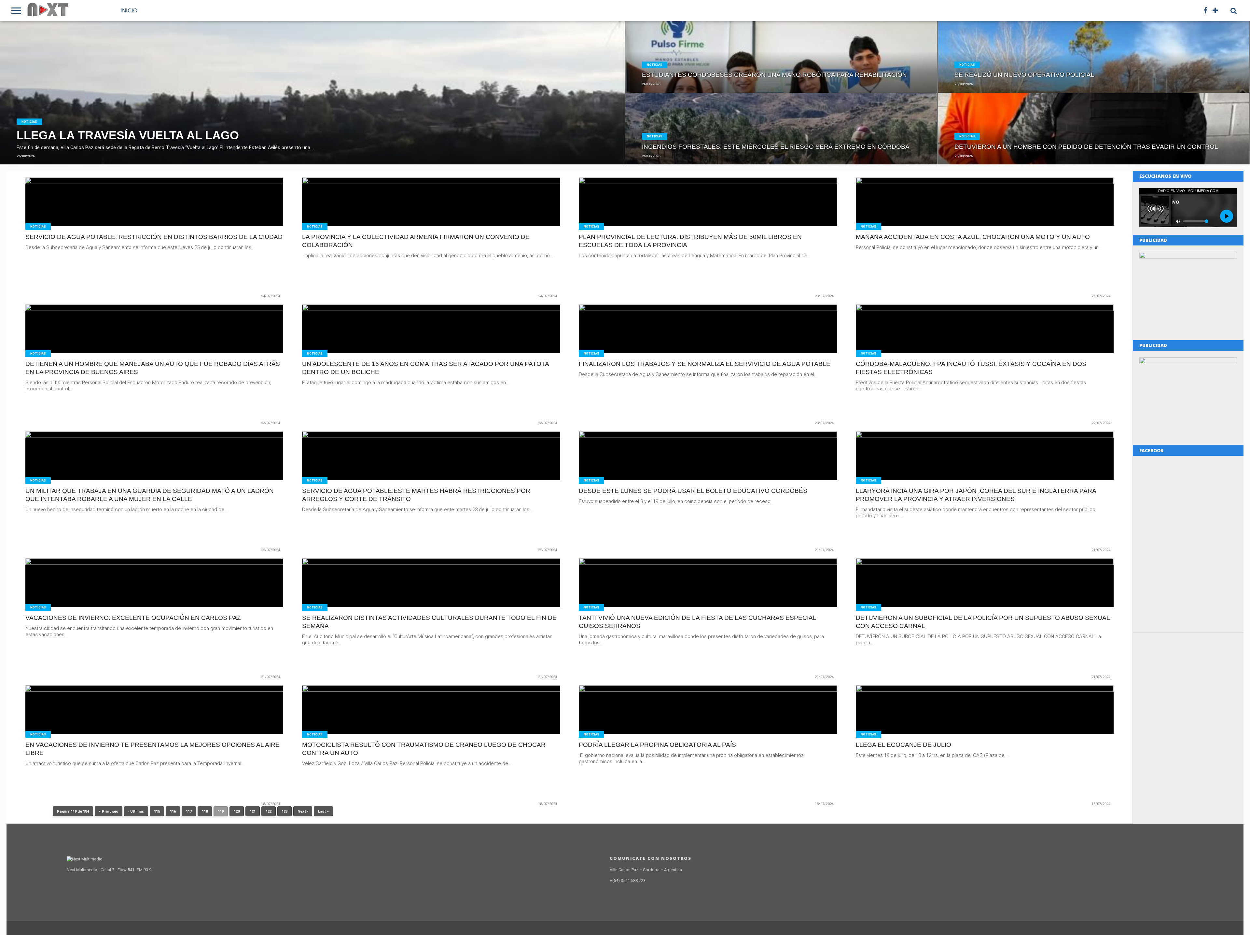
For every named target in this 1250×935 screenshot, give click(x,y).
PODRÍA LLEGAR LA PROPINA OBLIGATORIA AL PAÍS (657, 744)
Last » (323, 811)
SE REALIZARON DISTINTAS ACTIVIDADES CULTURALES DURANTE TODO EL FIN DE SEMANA (429, 621)
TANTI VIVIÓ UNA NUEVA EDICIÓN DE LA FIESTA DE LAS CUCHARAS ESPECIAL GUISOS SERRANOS (697, 621)
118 (205, 811)
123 (284, 811)
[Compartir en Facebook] (298, 107)
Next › (303, 811)
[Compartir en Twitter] (312, 107)
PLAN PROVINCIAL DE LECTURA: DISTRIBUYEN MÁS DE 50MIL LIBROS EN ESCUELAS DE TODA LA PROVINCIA (690, 240)
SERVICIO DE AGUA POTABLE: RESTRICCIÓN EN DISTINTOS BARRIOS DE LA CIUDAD (154, 236)
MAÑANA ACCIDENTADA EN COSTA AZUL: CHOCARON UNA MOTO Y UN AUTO (973, 236)
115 (157, 811)
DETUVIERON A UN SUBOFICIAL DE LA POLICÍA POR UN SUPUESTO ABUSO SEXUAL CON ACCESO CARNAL (983, 621)
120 (237, 811)
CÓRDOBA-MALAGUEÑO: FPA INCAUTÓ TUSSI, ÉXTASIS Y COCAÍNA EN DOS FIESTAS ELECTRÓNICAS (971, 367)
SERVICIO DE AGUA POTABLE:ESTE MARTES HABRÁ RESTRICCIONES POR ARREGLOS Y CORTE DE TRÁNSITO (416, 494)
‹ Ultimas (136, 811)
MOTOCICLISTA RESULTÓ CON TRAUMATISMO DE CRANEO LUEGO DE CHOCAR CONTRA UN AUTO (424, 748)
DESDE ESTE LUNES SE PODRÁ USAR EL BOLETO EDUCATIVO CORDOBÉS (693, 490)
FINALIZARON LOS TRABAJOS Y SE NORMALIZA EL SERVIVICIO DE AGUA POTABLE (704, 363)
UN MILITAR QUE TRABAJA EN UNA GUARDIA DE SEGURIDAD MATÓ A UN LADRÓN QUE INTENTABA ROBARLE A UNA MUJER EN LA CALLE (149, 494)
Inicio (128, 10)
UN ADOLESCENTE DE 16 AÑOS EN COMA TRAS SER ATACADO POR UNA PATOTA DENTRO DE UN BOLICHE (425, 367)
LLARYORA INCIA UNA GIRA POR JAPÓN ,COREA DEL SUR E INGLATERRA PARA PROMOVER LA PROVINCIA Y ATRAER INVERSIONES (976, 494)
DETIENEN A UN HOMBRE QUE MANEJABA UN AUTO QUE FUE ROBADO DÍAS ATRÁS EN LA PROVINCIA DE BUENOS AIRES (152, 367)
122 (268, 811)
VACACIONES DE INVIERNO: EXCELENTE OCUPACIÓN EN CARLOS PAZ (133, 617)
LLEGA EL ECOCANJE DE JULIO (903, 744)
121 (253, 811)
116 (173, 811)
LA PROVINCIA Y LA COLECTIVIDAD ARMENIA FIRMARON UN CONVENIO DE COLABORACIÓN (416, 240)
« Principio (108, 811)
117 (189, 811)
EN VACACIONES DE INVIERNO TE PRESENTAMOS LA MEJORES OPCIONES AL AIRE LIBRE (152, 748)
